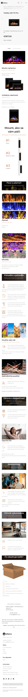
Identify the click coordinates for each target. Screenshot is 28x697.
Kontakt (4, 653)
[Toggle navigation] (26, 2)
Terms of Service (5, 691)
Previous (2, 19)
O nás (4, 651)
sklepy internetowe (13, 687)
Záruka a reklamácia (7, 666)
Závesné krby (18, 6)
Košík (4, 659)
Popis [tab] (9, 48)
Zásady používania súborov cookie (10, 674)
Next (25, 19)
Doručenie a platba (7, 668)
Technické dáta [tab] (16, 48)
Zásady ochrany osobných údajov (10, 672)
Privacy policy (20, 690)
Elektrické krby (11, 6)
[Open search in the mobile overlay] (21, 2)
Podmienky (5, 670)
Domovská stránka (7, 647)
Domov (5, 6)
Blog (4, 649)
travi (8, 687)
